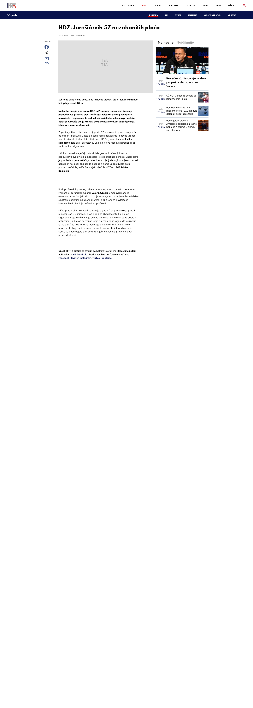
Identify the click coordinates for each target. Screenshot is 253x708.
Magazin (173, 5)
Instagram (85, 257)
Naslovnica (128, 5)
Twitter (74, 257)
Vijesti (145, 5)
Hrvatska (153, 15)
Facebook (63, 257)
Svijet (178, 15)
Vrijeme (232, 15)
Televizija (190, 5)
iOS (75, 254)
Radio (206, 5)
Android (82, 254)
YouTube (106, 257)
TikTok (96, 257)
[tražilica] (244, 5)
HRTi (218, 5)
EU (166, 15)
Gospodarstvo (212, 15)
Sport (158, 5)
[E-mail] (50, 58)
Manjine (192, 15)
